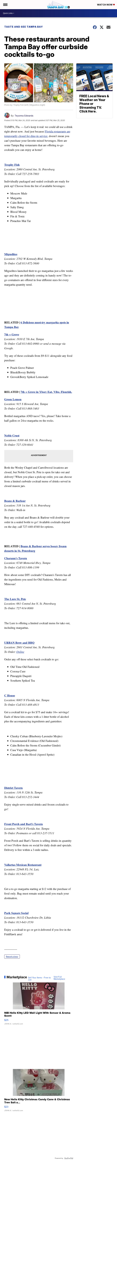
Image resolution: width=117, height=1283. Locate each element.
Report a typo (12, 956)
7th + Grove (11, 334)
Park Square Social (16, 913)
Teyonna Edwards (24, 115)
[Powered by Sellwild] (68, 1158)
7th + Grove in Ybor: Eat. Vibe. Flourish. (46, 392)
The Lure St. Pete (15, 599)
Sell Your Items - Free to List (39, 979)
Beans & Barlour (15, 501)
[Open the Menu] (5, 4)
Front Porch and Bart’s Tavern (23, 824)
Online (20, 652)
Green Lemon (12, 399)
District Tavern (13, 788)
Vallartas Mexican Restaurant (22, 865)
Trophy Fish (12, 165)
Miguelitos (10, 254)
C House (9, 695)
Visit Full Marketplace (59, 978)
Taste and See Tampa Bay (23, 26)
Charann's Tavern (15, 558)
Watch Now (105, 4)
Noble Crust (11, 435)
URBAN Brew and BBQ (19, 643)
